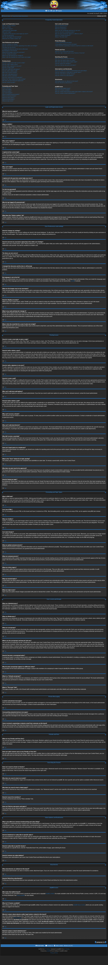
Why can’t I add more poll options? (11, 69)
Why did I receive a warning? (9, 75)
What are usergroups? (61, 28)
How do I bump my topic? (8, 82)
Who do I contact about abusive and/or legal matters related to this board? (74, 91)
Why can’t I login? (6, 32)
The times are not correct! (9, 47)
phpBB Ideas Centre (79, 905)
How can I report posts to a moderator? (12, 77)
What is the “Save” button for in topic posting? (14, 79)
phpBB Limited (50, 893)
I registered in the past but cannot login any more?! (15, 33)
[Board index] (54, 4)
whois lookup (17, 918)
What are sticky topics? (8, 97)
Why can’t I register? (7, 28)
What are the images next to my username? (13, 52)
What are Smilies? (6, 91)
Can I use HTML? (6, 89)
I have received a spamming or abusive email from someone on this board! (74, 45)
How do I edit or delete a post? (10, 64)
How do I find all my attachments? (63, 82)
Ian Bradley (67, 949)
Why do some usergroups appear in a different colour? (69, 33)
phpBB (73, 281)
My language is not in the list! (9, 50)
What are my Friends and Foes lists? (64, 51)
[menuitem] (47, 11)
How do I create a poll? (8, 67)
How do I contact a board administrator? (65, 93)
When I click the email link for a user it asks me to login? (16, 57)
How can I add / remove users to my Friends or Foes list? (70, 53)
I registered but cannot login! (9, 30)
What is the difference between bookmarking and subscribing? (71, 70)
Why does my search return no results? (65, 60)
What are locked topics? (8, 99)
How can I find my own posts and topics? (65, 65)
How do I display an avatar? (9, 53)
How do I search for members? (63, 63)
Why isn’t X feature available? (62, 90)
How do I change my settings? (10, 44)
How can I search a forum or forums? (64, 58)
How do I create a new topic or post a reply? (13, 62)
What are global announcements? (10, 94)
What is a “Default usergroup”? (63, 35)
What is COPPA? (6, 27)
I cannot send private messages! (63, 42)
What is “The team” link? (61, 36)
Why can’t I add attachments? (10, 74)
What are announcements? (9, 96)
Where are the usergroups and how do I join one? (67, 30)
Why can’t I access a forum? (9, 72)
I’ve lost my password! (8, 35)
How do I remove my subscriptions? (64, 75)
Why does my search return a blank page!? (66, 61)
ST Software (48, 949)
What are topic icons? (7, 100)
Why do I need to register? (9, 25)
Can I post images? (7, 92)
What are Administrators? (61, 25)
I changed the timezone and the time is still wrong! (15, 49)
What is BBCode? (6, 87)
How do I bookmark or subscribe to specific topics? (68, 72)
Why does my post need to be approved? (12, 80)
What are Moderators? (61, 27)
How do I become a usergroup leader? (65, 32)
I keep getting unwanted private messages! (66, 44)
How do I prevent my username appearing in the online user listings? (19, 45)
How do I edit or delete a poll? (9, 71)
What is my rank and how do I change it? (12, 55)
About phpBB (20, 895)
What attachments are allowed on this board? (66, 81)
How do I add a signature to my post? (11, 66)
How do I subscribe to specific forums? (65, 73)
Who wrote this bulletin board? (62, 88)
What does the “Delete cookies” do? (11, 38)
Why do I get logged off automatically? (12, 36)
